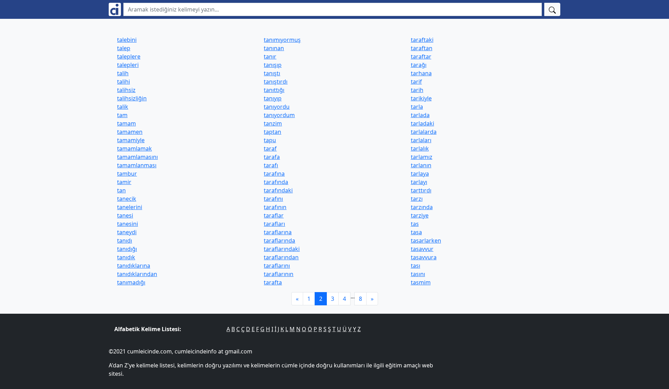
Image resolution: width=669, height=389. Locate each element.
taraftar (421, 56)
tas (415, 224)
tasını (418, 274)
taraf (270, 148)
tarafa (272, 157)
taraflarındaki (282, 249)
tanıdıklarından (137, 274)
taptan (272, 132)
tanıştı (272, 73)
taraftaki (422, 40)
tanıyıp (273, 98)
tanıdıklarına (133, 265)
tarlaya (420, 173)
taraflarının (278, 274)
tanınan (274, 48)
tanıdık (126, 257)
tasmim (421, 282)
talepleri (128, 65)
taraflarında (279, 240)
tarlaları (421, 140)
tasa (416, 232)
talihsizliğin (132, 98)
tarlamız (421, 157)
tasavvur (422, 249)
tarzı (417, 199)
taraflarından (281, 257)
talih (123, 73)
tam (122, 115)
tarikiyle (421, 98)
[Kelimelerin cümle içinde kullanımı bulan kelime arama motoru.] (115, 9)
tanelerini (129, 207)
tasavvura (424, 257)
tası (415, 265)
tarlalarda (424, 132)
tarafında (276, 182)
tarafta (273, 282)
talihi (123, 81)
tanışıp (273, 65)
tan (121, 190)
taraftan (421, 48)
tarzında (422, 207)
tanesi (125, 215)
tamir (124, 182)
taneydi (127, 232)
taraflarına (278, 232)
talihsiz (126, 90)
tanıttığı (274, 90)
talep (123, 48)
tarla (417, 106)
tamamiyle (131, 140)
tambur (127, 173)
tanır (270, 56)
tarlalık (420, 148)
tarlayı (419, 182)
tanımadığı (131, 282)
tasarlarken (426, 240)
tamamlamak (134, 148)
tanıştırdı (275, 81)
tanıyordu (277, 106)
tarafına (274, 173)
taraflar (274, 215)
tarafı (271, 165)
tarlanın (421, 165)
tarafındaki (278, 190)
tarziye (420, 215)
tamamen (130, 132)
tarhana (421, 73)
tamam (126, 123)
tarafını (273, 199)
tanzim (273, 123)
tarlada (420, 115)
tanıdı (124, 240)
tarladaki (422, 123)
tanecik (126, 199)
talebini (127, 40)
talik (122, 106)
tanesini (127, 224)
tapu (270, 140)
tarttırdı (421, 190)
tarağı (418, 65)
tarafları (274, 224)
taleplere (128, 56)
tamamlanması (136, 165)
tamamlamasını (137, 157)
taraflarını (277, 265)
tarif (416, 81)
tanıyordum (279, 115)
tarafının (275, 207)
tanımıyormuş (282, 40)
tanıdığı (127, 249)
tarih (417, 90)
